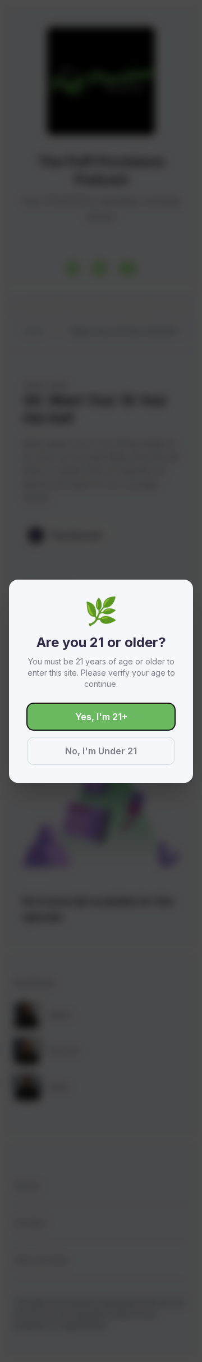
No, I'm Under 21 (101, 751)
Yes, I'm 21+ (101, 716)
